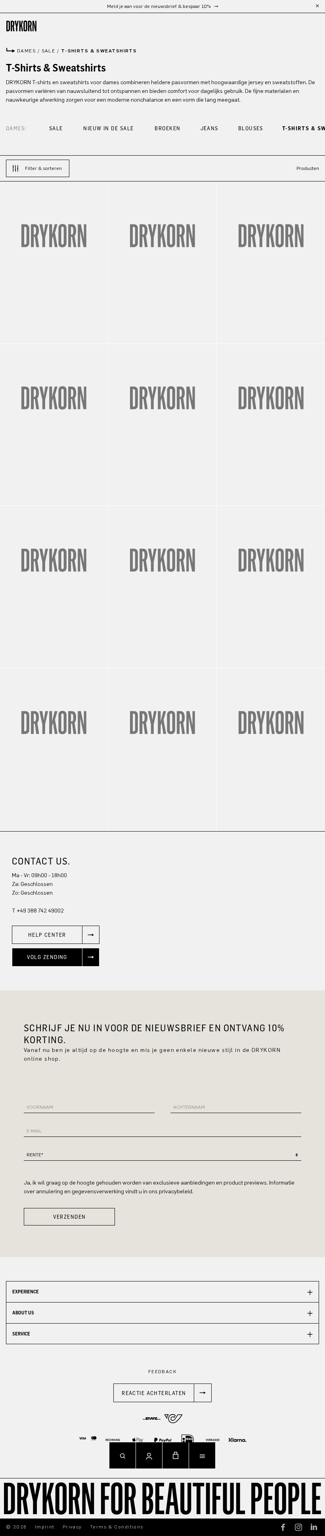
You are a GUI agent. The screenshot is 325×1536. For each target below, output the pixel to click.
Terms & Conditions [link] (116, 1527)
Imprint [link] (45, 1527)
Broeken (167, 128)
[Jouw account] (149, 1455)
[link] (55, 935)
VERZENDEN (69, 1216)
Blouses (250, 128)
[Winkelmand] (175, 1455)
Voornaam (40, 1107)
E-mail (34, 1131)
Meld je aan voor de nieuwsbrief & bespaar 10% (159, 6)
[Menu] (202, 1455)
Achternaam (189, 1107)
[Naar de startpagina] (162, 26)
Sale (56, 128)
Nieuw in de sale (108, 128)
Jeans (209, 128)
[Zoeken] (122, 1455)
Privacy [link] (72, 1527)
